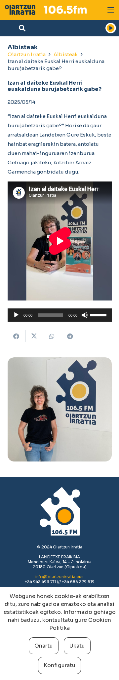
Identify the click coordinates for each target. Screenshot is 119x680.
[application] (60, 315)
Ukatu (77, 645)
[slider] (99, 314)
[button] (110, 10)
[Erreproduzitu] (16, 315)
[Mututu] (84, 315)
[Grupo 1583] (20, 10)
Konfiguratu (59, 665)
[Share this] (16, 336)
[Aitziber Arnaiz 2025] (60, 409)
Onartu (43, 645)
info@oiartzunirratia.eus (59, 576)
